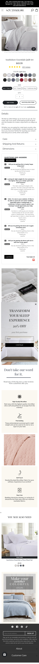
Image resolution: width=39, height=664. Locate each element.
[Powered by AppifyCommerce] (33, 260)
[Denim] (13, 80)
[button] (19, 557)
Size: (19, 85)
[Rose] (30, 80)
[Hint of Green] (17, 80)
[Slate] (25, 75)
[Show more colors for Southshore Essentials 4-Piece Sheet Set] (23, 565)
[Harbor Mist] (9, 80)
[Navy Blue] (17, 75)
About (19, 648)
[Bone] (5, 75)
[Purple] (21, 75)
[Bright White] (9, 75)
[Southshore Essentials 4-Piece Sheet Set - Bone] (16, 565)
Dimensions (8, 148)
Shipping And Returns (13, 144)
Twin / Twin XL (7, 88)
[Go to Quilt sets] (19, 598)
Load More (9, 257)
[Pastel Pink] (25, 80)
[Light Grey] (13, 75)
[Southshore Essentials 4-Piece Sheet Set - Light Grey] (18, 565)
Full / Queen (17, 88)
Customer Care (19, 655)
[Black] (5, 80)
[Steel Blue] (30, 75)
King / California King (30, 88)
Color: (19, 72)
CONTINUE (19, 345)
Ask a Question (10, 160)
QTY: (19, 93)
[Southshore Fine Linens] (15, 10)
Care (5, 139)
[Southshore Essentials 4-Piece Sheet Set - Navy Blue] (21, 565)
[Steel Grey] (34, 75)
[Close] (36, 304)
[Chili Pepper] (21, 80)
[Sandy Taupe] (34, 80)
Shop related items (28, 102)
